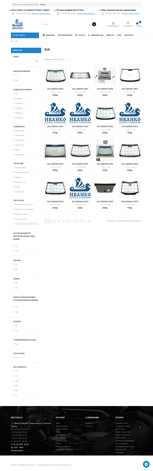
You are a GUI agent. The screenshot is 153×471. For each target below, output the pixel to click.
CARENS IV (19, 108)
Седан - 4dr (20, 192)
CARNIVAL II (20, 118)
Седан (18, 187)
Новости (89, 423)
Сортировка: (49, 59)
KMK (17, 385)
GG (17, 376)
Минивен (19, 177)
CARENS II (19, 98)
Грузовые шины (61, 441)
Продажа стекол (121, 423)
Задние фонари (61, 429)
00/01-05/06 (20, 131)
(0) (59, 92)
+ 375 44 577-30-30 (21, 429)
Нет (17, 251)
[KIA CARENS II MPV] (55, 75)
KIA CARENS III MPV (105, 164)
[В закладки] (47, 83)
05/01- (18, 150)
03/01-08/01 (20, 145)
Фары (58, 423)
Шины (58, 432)
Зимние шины (61, 438)
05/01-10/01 (20, 155)
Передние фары (62, 426)
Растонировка (120, 438)
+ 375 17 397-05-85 (19, 438)
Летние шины (61, 435)
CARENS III (19, 103)
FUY (17, 371)
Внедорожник (21, 167)
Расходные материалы (64, 449)
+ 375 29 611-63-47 (19, 441)
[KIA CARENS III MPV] (105, 150)
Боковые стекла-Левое (24, 204)
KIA (16, 41)
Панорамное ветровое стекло (27, 224)
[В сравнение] (63, 83)
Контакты (89, 426)
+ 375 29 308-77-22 (19, 432)
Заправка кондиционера (124, 441)
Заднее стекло (21, 219)
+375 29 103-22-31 (113, 13)
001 (17, 94)
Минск (43, 4)
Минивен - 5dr (21, 182)
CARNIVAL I (19, 113)
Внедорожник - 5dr (22, 172)
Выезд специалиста (123, 435)
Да (17, 246)
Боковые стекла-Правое (24, 209)
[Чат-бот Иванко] (146, 464)
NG (17, 390)
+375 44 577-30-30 (23, 13)
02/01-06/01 (20, 135)
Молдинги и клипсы (63, 447)
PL (16, 395)
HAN (17, 381)
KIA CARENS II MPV (55, 89)
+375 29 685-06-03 (68, 13)
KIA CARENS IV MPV (130, 201)
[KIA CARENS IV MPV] (130, 188)
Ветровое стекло (22, 214)
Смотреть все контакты (41, 14)
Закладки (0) (128, 26)
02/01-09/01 (20, 140)
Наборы (58, 444)
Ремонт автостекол (123, 432)
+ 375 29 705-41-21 (19, 435)
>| (88, 221)
